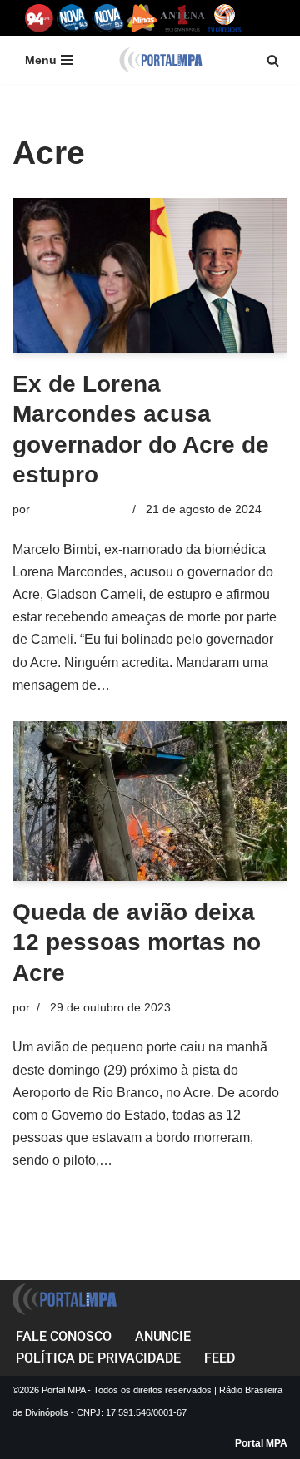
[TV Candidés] (225, 17)
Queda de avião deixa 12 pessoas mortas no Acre (136, 942)
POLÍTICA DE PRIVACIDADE (98, 1358)
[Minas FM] (142, 17)
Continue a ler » (160, 685)
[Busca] (273, 60)
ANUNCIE (163, 1336)
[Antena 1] (182, 17)
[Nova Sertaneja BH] (73, 17)
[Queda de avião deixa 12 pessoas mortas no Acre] (150, 801)
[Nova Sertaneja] (108, 17)
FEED (219, 1358)
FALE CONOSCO (64, 1336)
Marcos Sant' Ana (79, 509)
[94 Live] (39, 17)
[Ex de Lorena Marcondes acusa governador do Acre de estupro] (150, 275)
